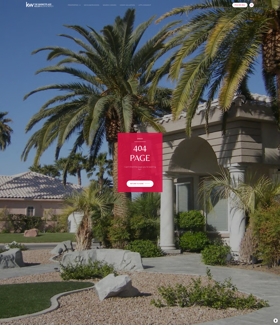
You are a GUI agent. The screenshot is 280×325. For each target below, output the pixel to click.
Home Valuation (127, 5)
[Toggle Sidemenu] (251, 5)
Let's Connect (144, 5)
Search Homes (109, 5)
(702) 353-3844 (239, 5)
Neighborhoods (91, 5)
